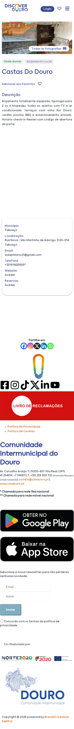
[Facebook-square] (4, 385)
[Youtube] (55, 385)
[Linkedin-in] (45, 385)
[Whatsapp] (50, 346)
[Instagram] (30, 346)
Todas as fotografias (47, 49)
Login (47, 9)
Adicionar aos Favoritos (18, 84)
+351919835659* (15, 265)
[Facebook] (23, 346)
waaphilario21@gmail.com (23, 255)
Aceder (10, 275)
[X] (37, 346)
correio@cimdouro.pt (34, 479)
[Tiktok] (25, 385)
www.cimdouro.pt (12, 484)
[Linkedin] (43, 346)
